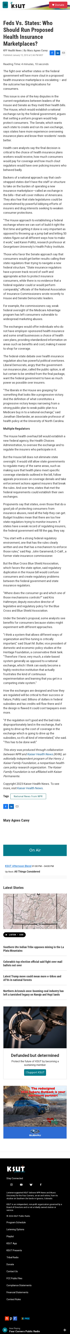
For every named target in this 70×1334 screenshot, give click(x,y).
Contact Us (12, 1271)
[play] (5, 1330)
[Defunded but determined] (35, 1027)
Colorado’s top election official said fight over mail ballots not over (32, 963)
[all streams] (65, 1330)
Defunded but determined (35, 1055)
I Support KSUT (35, 1072)
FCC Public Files (14, 1278)
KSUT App (12, 1243)
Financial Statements (17, 1292)
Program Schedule (16, 1222)
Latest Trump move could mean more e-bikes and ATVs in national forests (32, 978)
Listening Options (15, 1229)
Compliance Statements (19, 1285)
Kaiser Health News (40, 754)
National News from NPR (28, 796)
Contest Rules (14, 1299)
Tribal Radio (13, 1257)
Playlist (10, 1236)
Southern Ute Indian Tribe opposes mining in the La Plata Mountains (33, 948)
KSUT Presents (14, 1250)
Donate (59, 4)
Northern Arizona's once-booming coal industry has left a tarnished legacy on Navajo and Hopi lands (33, 992)
